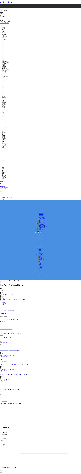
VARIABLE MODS (39, 231)
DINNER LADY (41, 213)
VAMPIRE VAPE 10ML (42, 227)
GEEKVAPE (40, 258)
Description (3, 302)
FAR (39, 219)
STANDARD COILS (40, 248)
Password (1, 188)
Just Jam (10, 280)
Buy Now (1, 297)
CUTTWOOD (41, 212)
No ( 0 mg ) (5, 310)
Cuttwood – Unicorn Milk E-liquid (9, 389)
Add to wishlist (2, 298)
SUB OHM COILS (39, 254)
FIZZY (40, 220)
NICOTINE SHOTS (40, 229)
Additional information (5, 303)
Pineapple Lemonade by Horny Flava (10, 403)
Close (0, 15)
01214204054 (2, 4)
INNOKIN (40, 251)
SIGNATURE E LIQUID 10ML (43, 226)
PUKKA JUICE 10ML (42, 225)
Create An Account (2, 186)
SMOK (40, 264)
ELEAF (40, 250)
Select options (6, 342)
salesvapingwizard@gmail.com (4, 5)
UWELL (40, 265)
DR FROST (40, 216)
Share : (1, 300)
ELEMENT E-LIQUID (42, 217)
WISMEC (40, 268)
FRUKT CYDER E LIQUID (43, 222)
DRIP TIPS (38, 271)
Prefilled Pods (39, 233)
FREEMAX (40, 257)
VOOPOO (40, 267)
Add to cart (1, 296)
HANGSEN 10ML (41, 224)
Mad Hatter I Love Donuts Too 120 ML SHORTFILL (14, 374)
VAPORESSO (41, 253)
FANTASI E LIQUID (42, 218)
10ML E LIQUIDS (39, 223)
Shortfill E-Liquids (6, 280)
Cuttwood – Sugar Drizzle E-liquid (10, 350)
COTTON (38, 270)
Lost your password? (2, 190)
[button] (40, 14)
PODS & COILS (39, 247)
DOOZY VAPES (41, 215)
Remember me (3, 189)
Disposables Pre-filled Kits (40, 234)
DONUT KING (41, 214)
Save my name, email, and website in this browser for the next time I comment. (11, 333)
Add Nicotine (2, 294)
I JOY (40, 260)
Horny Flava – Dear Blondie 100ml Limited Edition (14, 364)
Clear (12, 294)
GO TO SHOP (10, 197)
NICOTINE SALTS (39, 228)
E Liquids (3, 280)
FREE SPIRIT (41, 221)
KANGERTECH (41, 252)
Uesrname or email (2, 187)
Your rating (1, 321)
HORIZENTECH (41, 259)
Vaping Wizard (6, 2)
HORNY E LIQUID (4, 361)
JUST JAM (3, 290)
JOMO (40, 262)
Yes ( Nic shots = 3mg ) (11, 310)
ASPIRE (40, 249)
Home (1, 280)
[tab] (41, 302)
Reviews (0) (3, 304)
